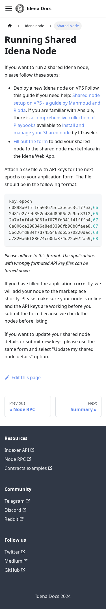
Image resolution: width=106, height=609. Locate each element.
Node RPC (15, 459)
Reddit (11, 519)
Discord (13, 510)
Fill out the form (31, 141)
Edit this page (26, 377)
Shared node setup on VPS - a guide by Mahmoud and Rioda (57, 102)
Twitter (12, 552)
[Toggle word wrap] (84, 201)
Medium (13, 561)
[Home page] (10, 25)
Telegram (15, 501)
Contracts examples (26, 468)
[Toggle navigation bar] (9, 8)
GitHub (12, 570)
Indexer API (17, 450)
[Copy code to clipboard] (94, 201)
